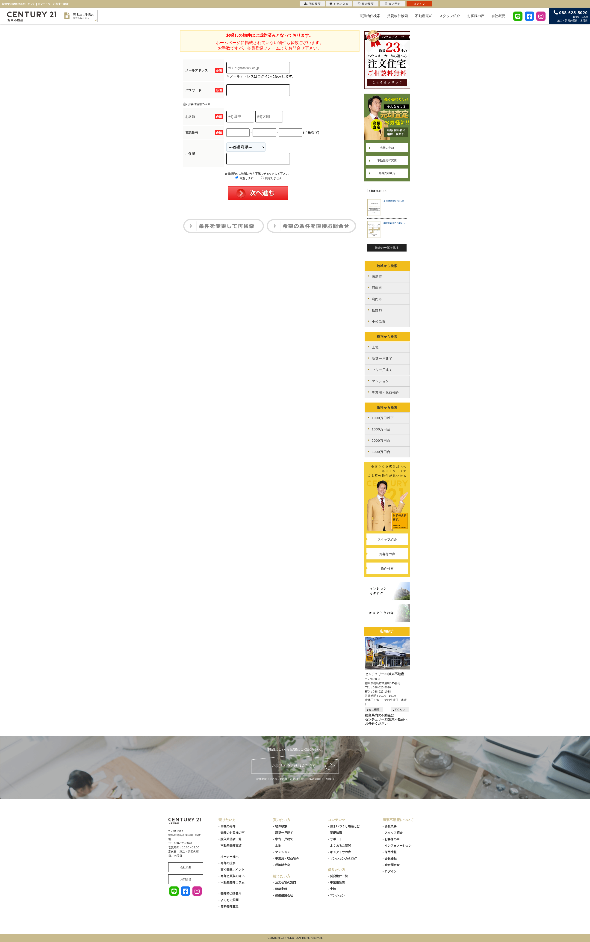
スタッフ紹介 (449, 16)
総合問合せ (392, 865)
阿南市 (377, 288)
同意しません (273, 178)
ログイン (391, 871)
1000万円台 (381, 429)
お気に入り (341, 4)
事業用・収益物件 (385, 392)
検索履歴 (368, 4)
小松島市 (379, 321)
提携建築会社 (284, 895)
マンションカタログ (343, 858)
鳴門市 (377, 299)
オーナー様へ (230, 856)
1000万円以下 (383, 418)
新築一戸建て (382, 358)
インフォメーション (398, 845)
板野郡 (377, 310)
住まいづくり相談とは (345, 826)
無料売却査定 (387, 173)
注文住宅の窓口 (285, 882)
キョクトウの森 (340, 852)
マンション (380, 381)
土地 (375, 347)
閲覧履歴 (315, 4)
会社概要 (498, 16)
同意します (246, 178)
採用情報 (391, 852)
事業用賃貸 (337, 882)
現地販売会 (282, 865)
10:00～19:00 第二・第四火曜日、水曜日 (572, 16)
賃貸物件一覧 (339, 876)
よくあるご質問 (340, 845)
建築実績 (281, 889)
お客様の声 (475, 16)
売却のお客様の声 (233, 832)
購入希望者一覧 (231, 839)
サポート (336, 839)
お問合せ (185, 879)
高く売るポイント (233, 869)
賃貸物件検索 (397, 16)
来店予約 (395, 4)
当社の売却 (387, 147)
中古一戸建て (382, 370)
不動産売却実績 (387, 160)
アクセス (399, 709)
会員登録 (391, 858)
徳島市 (377, 276)
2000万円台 (381, 440)
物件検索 (387, 568)
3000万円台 (381, 452)
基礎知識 (336, 832)
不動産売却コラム (233, 882)
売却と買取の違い (233, 876)
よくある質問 (230, 900)
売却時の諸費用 (231, 893)
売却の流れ (228, 863)
